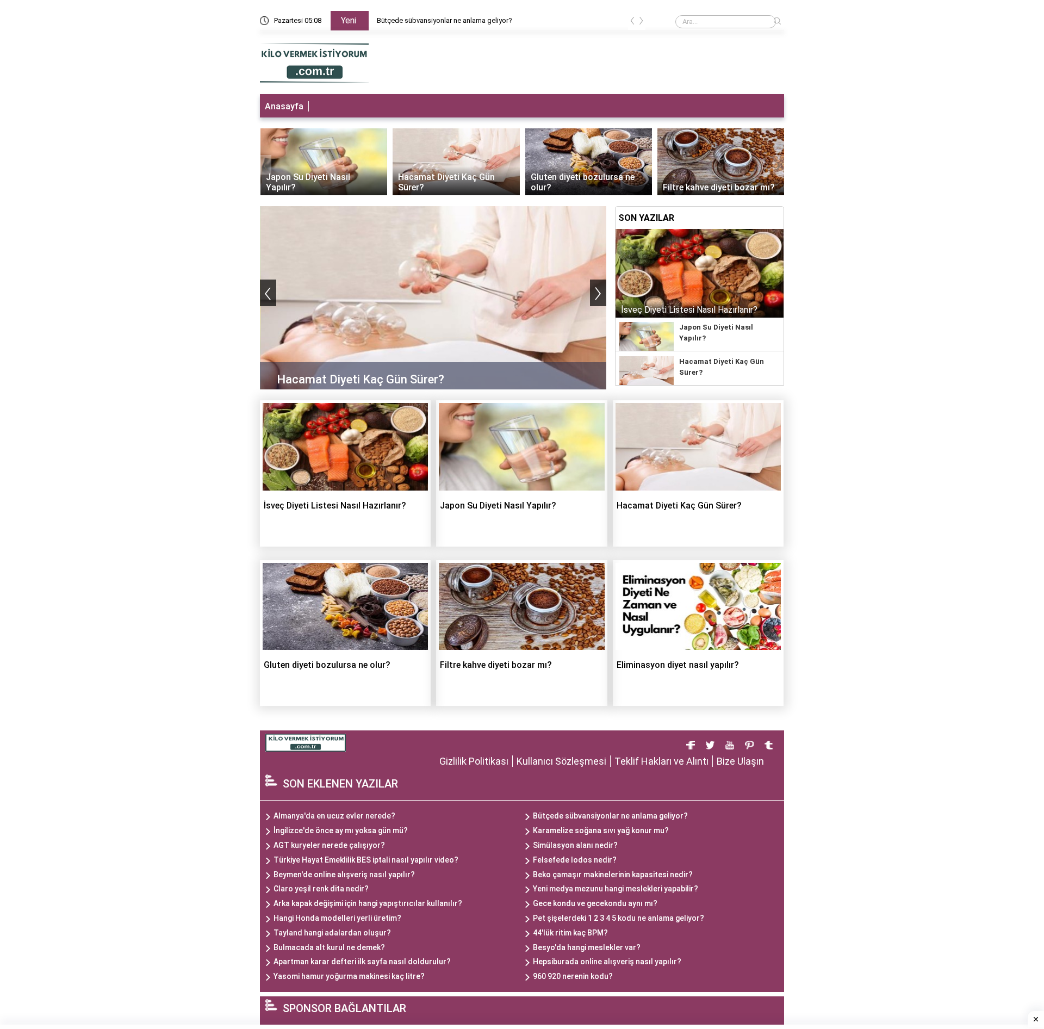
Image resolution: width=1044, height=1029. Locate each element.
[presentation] (632, 22)
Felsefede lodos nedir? (575, 860)
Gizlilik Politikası (473, 761)
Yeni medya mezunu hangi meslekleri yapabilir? (615, 888)
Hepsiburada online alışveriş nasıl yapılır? (607, 961)
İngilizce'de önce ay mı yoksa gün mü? (341, 830)
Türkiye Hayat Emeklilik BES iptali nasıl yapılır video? (366, 860)
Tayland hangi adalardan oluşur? (332, 932)
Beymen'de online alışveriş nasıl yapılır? (344, 874)
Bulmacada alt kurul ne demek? (329, 947)
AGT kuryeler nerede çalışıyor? (329, 845)
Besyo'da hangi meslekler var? (587, 947)
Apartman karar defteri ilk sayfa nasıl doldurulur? (362, 961)
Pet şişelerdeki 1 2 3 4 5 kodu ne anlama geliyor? (618, 918)
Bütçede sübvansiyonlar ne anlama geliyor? (444, 20)
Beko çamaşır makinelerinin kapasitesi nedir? (613, 874)
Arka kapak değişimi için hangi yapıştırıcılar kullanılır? (368, 903)
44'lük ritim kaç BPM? (570, 932)
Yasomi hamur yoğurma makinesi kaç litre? (349, 976)
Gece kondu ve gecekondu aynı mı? (595, 903)
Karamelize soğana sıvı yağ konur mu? (601, 830)
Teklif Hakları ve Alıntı (661, 761)
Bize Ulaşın (740, 761)
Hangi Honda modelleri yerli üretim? (337, 918)
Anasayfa (284, 106)
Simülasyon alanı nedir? (575, 845)
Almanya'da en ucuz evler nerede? (334, 815)
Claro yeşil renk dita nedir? (321, 888)
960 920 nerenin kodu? (573, 976)
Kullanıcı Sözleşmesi (561, 761)
